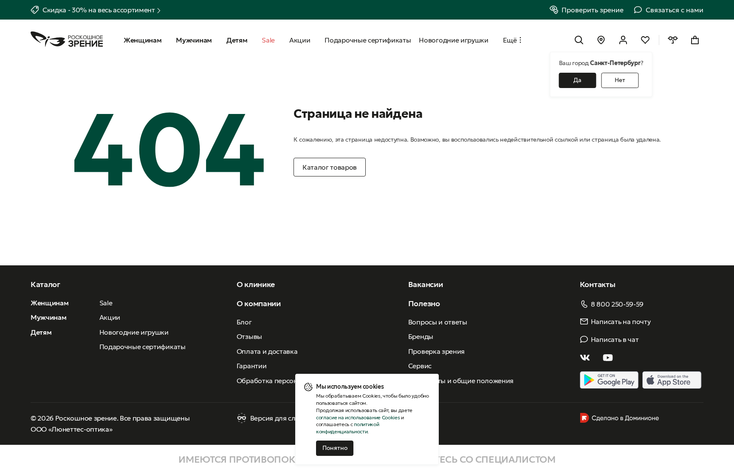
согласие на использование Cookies (358, 417)
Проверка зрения (436, 351)
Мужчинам (48, 317)
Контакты (597, 284)
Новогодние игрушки (134, 332)
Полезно (424, 303)
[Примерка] (672, 39)
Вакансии (425, 284)
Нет (620, 80)
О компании (259, 303)
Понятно (334, 448)
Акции (109, 317)
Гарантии (251, 365)
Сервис (420, 365)
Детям (41, 332)
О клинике (256, 284)
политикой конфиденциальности (347, 428)
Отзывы (249, 336)
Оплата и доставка (267, 351)
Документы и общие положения (461, 380)
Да (577, 80)
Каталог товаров (329, 167)
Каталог (45, 284)
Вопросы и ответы (437, 322)
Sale (106, 303)
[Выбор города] (601, 39)
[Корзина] (694, 39)
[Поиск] (578, 39)
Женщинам (49, 303)
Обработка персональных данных (292, 380)
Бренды (420, 336)
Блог (244, 322)
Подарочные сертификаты (142, 346)
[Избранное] (645, 39)
